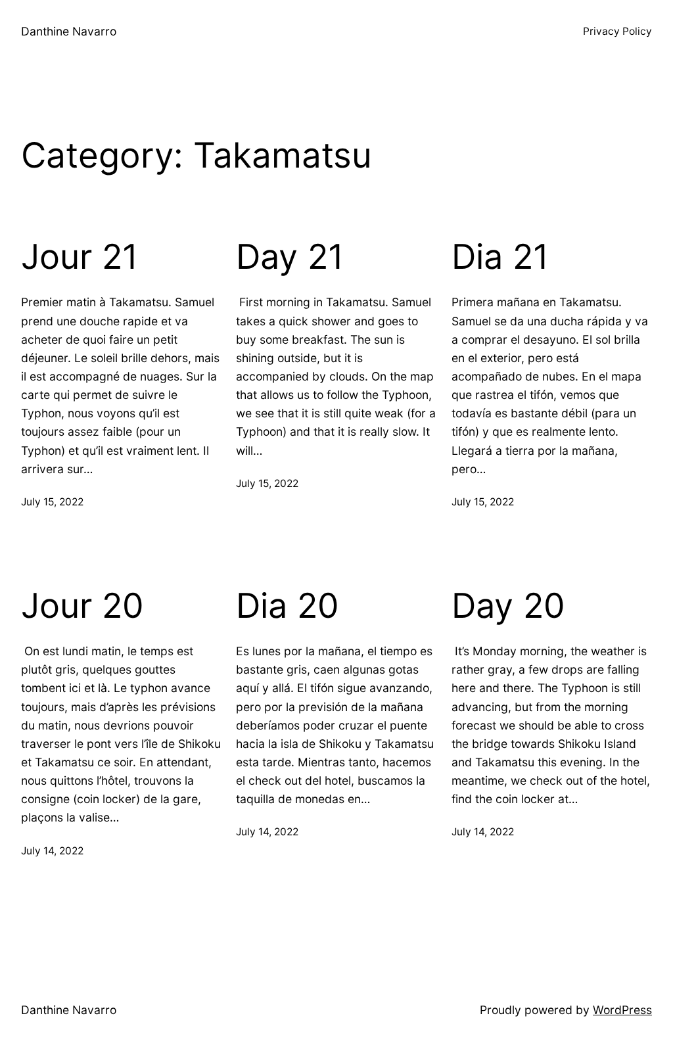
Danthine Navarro (68, 31)
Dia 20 (287, 606)
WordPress (622, 1010)
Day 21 (290, 257)
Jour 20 (82, 606)
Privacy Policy (617, 31)
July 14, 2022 (52, 851)
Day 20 (508, 606)
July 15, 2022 (52, 502)
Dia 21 (500, 257)
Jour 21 (79, 257)
